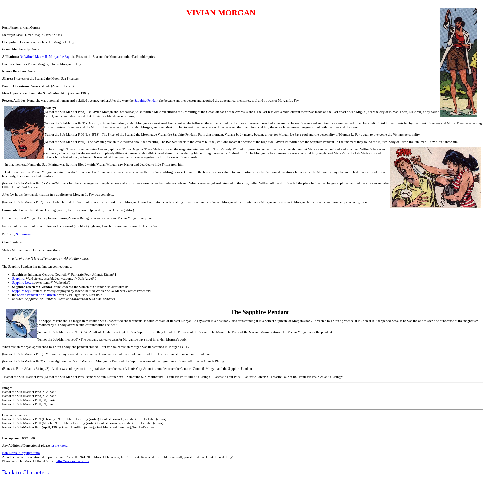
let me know (59, 445)
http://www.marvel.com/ (72, 461)
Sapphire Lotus (22, 283)
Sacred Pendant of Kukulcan (36, 295)
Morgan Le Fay (59, 57)
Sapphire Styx (21, 291)
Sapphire (18, 278)
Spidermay (23, 234)
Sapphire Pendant (146, 100)
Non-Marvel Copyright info (21, 453)
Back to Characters (25, 472)
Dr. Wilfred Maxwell (33, 57)
